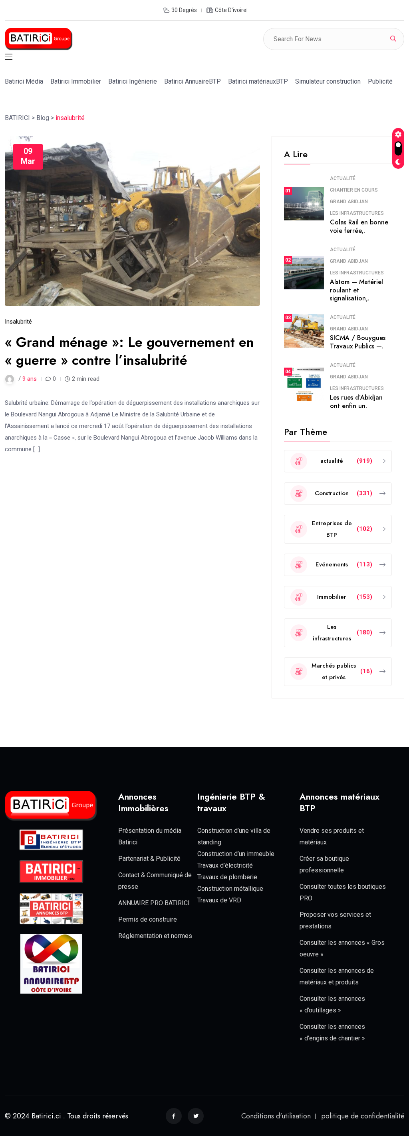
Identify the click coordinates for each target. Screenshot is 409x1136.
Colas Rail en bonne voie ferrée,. (359, 226)
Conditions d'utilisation (276, 1116)
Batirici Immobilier (75, 81)
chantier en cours (354, 190)
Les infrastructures (357, 213)
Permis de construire (147, 919)
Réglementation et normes (155, 936)
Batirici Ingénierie (132, 81)
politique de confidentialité (362, 1116)
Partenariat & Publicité (149, 858)
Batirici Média (24, 81)
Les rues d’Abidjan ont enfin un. (356, 401)
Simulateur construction (328, 81)
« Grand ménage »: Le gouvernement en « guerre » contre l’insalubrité (129, 351)
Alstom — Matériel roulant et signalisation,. (356, 290)
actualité (342, 178)
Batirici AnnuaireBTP (192, 81)
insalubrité (18, 321)
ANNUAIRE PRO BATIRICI (154, 903)
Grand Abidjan (349, 201)
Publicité (380, 81)
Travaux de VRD (219, 900)
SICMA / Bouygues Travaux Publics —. (357, 342)
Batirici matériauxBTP (258, 81)
